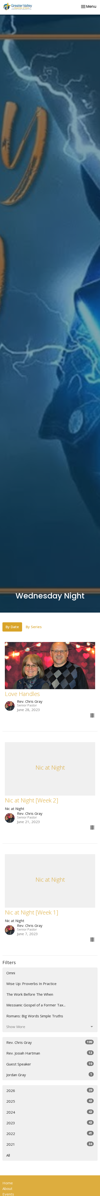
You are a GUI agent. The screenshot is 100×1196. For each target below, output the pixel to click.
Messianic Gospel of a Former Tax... (36, 1005)
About (7, 1188)
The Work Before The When (29, 994)
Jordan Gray (49, 1074)
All (8, 1155)
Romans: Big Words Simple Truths (34, 1015)
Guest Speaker (49, 1063)
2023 (49, 1122)
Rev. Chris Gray (49, 1042)
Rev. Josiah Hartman (49, 1052)
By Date (12, 626)
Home (7, 1182)
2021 (49, 1144)
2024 (49, 1112)
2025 (49, 1101)
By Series (34, 626)
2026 (49, 1090)
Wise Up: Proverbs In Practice (31, 983)
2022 (49, 1133)
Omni (10, 972)
